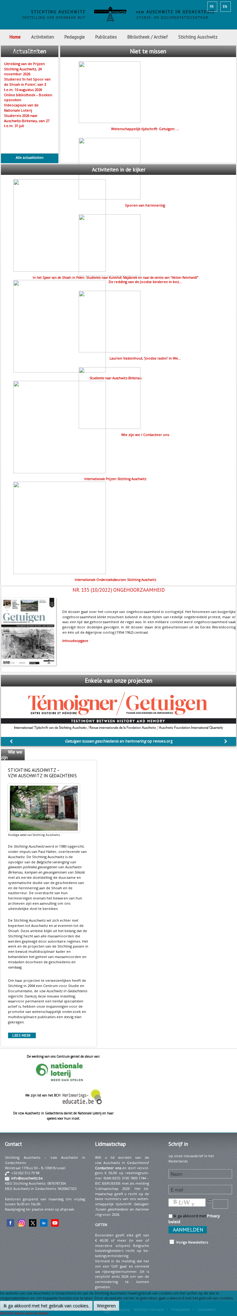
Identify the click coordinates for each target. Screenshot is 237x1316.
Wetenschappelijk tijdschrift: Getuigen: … (145, 128)
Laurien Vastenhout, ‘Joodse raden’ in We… (145, 358)
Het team (8, 766)
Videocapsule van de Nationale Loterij (21, 108)
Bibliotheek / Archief (147, 37)
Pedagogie (74, 37)
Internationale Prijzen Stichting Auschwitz (115, 479)
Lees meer (21, 1035)
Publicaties (106, 37)
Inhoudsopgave (75, 640)
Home (15, 37)
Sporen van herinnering (145, 205)
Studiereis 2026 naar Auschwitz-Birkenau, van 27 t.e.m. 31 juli (26, 120)
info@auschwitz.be (27, 1178)
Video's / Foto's (25, 52)
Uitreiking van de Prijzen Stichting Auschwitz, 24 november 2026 (24, 68)
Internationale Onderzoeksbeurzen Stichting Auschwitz (115, 580)
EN (225, 6)
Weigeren (106, 1306)
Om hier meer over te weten (24, 1313)
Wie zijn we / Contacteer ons (145, 434)
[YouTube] (54, 1222)
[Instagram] (21, 1222)
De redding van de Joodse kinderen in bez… (145, 281)
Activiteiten (42, 37)
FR (212, 6)
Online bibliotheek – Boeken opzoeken (28, 97)
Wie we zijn (11, 754)
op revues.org (119, 741)
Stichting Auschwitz (198, 37)
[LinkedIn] (43, 1222)
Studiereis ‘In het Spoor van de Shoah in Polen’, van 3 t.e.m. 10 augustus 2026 (27, 84)
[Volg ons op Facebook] (10, 1222)
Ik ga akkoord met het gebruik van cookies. (46, 1306)
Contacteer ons (108, 1168)
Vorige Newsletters (191, 1242)
